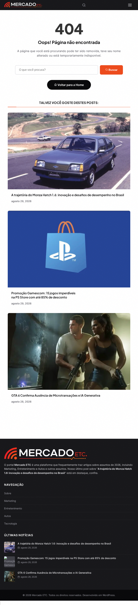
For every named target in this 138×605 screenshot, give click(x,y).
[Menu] (130, 5)
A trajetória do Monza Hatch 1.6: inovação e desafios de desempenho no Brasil (67, 195)
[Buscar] (84, 5)
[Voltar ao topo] (0, 603)
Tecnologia (10, 523)
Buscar (113, 69)
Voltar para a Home (70, 85)
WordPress (109, 595)
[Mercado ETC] (23, 6)
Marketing (10, 500)
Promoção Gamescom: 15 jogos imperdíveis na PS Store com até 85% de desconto (43, 295)
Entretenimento (13, 508)
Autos (7, 515)
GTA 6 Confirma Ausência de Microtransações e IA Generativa (55, 395)
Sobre (7, 493)
